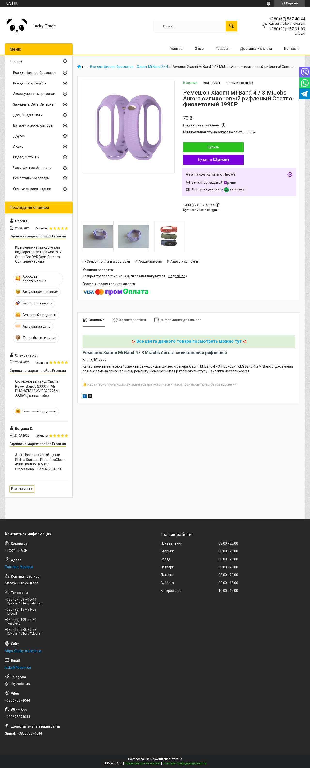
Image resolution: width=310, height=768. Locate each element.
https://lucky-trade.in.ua (23, 651)
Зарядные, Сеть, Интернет (34, 104)
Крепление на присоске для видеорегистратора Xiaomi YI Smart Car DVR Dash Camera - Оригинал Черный (38, 254)
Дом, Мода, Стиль (27, 115)
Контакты (292, 49)
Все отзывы (20, 489)
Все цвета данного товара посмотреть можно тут (189, 341)
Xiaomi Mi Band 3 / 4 (152, 66)
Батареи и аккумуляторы (33, 125)
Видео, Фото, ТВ (26, 157)
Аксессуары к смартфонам (34, 94)
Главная (176, 49)
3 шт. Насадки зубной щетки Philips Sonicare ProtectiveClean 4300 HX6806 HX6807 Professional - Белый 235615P (40, 462)
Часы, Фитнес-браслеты (32, 168)
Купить (213, 147)
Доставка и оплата (256, 49)
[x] (90, 397)
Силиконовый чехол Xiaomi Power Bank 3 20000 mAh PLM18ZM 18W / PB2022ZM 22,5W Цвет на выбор (37, 389)
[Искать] (231, 26)
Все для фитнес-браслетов (111, 66)
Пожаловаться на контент (142, 763)
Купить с (205, 160)
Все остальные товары (31, 178)
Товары (222, 49)
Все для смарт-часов (29, 83)
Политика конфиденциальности (185, 763)
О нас (199, 49)
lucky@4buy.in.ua (18, 667)
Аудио (18, 146)
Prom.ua (176, 759)
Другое (19, 136)
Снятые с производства (32, 189)
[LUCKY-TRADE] (17, 26)
